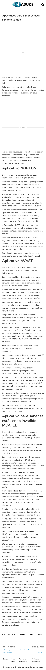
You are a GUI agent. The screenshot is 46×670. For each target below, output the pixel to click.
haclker (39, 634)
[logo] (22, 6)
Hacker (30, 634)
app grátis (11, 634)
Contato (5, 659)
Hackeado (21, 634)
